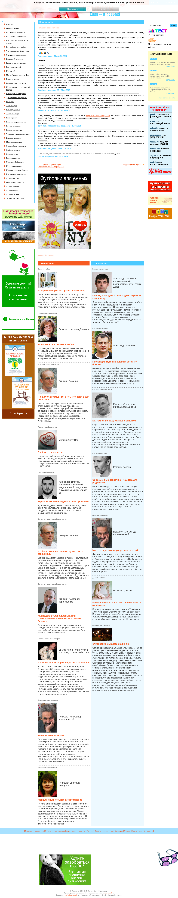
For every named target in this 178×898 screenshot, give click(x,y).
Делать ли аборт (44, 269)
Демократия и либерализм (16, 97)
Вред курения (11, 118)
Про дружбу (11, 71)
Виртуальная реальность (102, 390)
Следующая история (131, 164)
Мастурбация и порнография (49, 639)
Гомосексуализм (12, 79)
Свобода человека (13, 150)
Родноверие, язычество (101, 625)
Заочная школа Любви (15, 198)
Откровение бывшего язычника (110, 644)
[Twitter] (39, 52)
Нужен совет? (46, 22)
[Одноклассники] (42, 52)
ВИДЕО (9, 24)
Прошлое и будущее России (17, 170)
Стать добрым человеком (16, 146)
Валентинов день (13, 158)
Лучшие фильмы (12, 194)
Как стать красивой (13, 67)
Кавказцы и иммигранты (16, 93)
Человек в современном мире (17, 134)
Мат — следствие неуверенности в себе (115, 550)
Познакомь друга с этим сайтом (159, 45)
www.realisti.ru (108, 893)
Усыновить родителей (51, 735)
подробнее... (170, 66)
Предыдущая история (51, 164)
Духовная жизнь (12, 178)
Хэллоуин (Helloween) (15, 162)
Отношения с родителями (48, 700)
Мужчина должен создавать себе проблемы (63, 501)
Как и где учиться (13, 109)
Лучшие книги (12, 190)
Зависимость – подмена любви (56, 344)
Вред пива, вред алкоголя (16, 122)
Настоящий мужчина (46, 472)
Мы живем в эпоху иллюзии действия (114, 420)
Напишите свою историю (48, 28)
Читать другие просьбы (166, 98)
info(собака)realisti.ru (71, 895)
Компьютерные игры (100, 269)
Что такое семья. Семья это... (49, 364)
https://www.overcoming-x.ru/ (98, 116)
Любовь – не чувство (50, 452)
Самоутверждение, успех (16, 83)
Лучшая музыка (12, 186)
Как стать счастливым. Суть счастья (52, 519)
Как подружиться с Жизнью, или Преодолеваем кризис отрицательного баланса (60, 618)
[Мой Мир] (45, 52)
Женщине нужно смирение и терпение (60, 800)
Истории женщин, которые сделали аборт (62, 290)
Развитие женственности (47, 768)
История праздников (14, 166)
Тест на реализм (156, 34)
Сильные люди (12, 154)
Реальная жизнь (12, 28)
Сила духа (10, 101)
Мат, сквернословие (100, 515)
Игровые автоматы (13, 138)
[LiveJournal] (48, 52)
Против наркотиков (99, 453)
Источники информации (16, 36)
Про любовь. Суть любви (47, 313)
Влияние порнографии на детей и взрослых (63, 662)
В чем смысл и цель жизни (16, 174)
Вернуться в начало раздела (51, 167)
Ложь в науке (11, 105)
